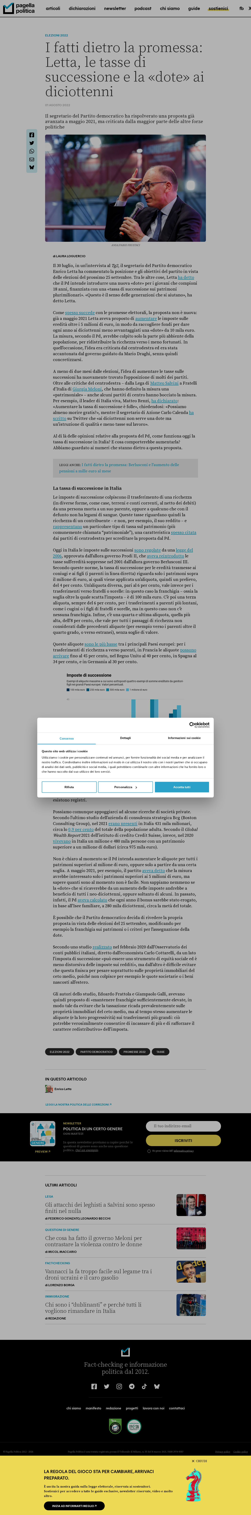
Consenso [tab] (67, 738)
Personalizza (123, 787)
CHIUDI (201, 1461)
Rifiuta (69, 787)
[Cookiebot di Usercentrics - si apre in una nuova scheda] (192, 725)
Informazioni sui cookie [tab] (184, 737)
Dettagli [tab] (125, 737)
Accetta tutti (181, 787)
